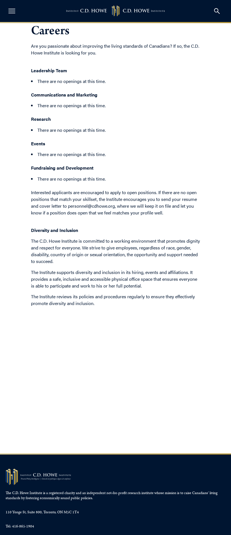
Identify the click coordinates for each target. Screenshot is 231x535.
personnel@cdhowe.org (91, 206)
